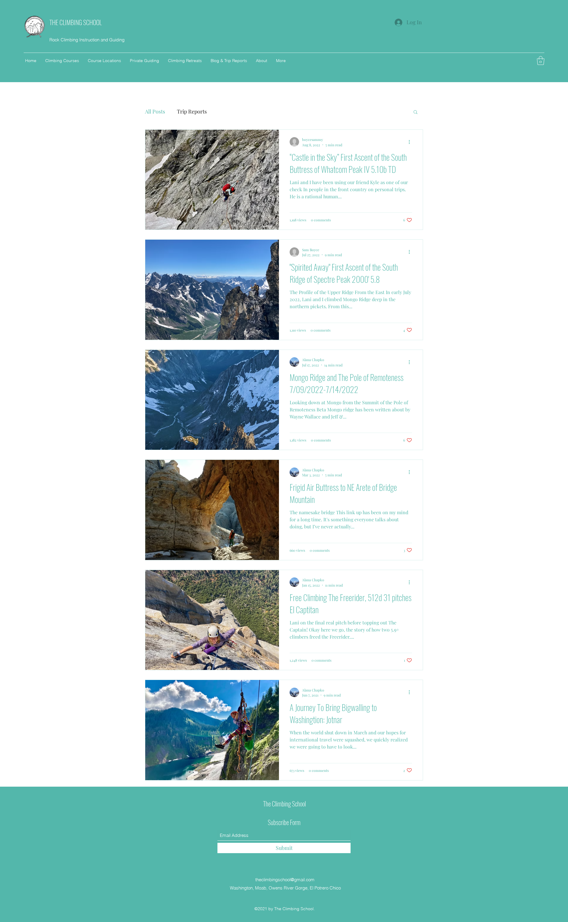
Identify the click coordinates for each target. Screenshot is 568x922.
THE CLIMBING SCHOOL (75, 22)
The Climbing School (284, 803)
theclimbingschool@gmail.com (284, 879)
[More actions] (411, 141)
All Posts (155, 111)
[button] (540, 60)
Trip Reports (192, 111)
